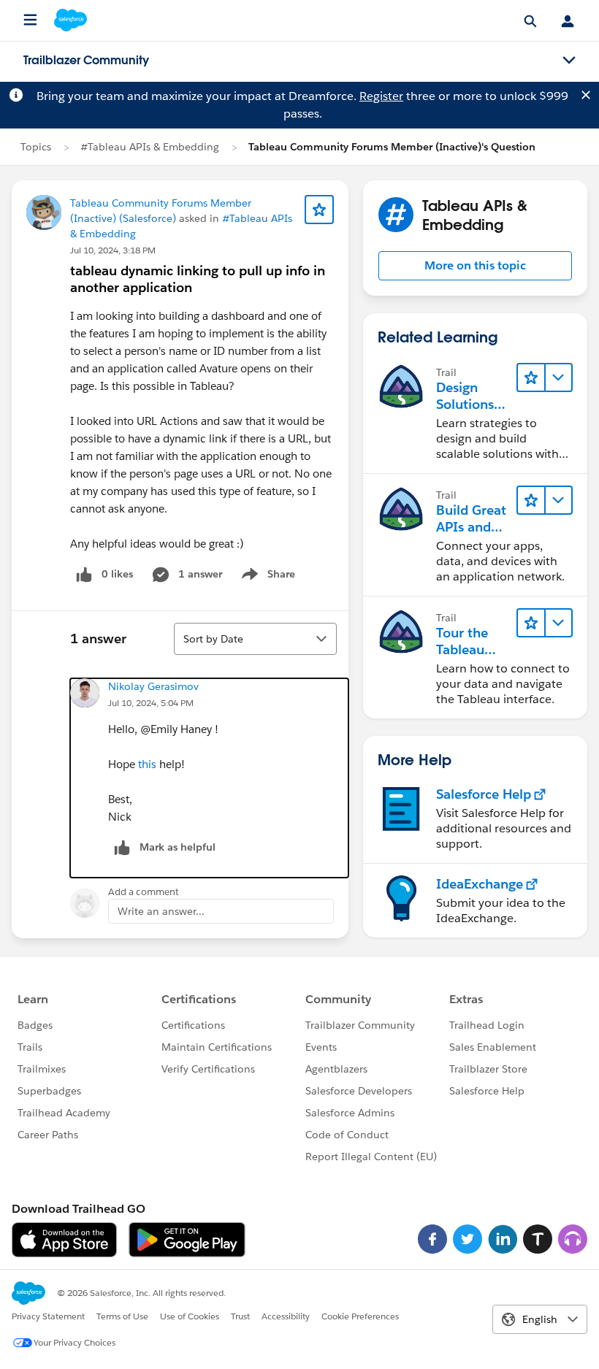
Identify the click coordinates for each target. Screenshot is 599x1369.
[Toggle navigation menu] (569, 61)
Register (381, 96)
